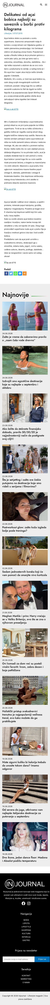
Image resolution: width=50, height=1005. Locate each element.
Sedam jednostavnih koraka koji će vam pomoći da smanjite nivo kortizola (24, 573)
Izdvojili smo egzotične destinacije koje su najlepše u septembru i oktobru (22, 384)
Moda (26, 920)
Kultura (26, 933)
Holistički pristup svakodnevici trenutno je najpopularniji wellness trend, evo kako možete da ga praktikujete (22, 716)
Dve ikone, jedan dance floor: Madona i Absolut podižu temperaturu (24, 859)
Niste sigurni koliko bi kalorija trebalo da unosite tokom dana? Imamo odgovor (24, 765)
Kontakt (26, 976)
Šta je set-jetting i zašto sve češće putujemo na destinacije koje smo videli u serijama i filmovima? (21, 483)
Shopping (26, 930)
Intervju (26, 937)
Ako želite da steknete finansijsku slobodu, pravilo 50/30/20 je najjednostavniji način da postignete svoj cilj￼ (23, 434)
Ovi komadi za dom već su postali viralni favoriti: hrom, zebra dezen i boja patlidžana (22, 667)
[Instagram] (29, 903)
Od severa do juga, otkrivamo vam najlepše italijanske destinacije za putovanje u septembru (22, 813)
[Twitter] (11, 273)
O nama (26, 982)
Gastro (26, 940)
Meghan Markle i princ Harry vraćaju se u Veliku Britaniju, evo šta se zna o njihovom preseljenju (24, 619)
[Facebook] (6, 273)
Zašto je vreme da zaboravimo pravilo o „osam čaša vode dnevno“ (24, 338)
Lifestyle (7, 33)
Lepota (26, 923)
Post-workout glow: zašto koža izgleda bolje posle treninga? (24, 529)
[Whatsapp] (15, 273)
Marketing (26, 979)
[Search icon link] (41, 5)
